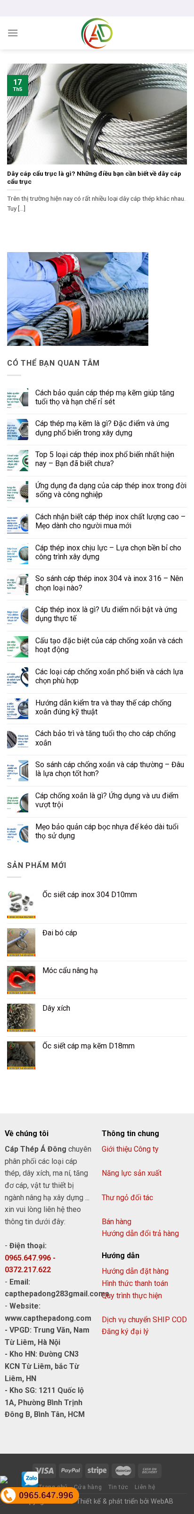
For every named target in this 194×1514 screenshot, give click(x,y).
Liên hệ (145, 1487)
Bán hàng (116, 1221)
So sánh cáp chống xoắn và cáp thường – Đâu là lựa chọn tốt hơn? (109, 769)
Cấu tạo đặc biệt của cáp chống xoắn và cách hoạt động (109, 645)
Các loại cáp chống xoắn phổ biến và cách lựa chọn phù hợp (109, 676)
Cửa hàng (88, 1487)
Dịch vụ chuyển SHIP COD (144, 1319)
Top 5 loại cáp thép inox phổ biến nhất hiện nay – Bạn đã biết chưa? (104, 459)
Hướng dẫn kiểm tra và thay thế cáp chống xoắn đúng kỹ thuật (103, 707)
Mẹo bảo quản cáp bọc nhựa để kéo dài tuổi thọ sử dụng (106, 831)
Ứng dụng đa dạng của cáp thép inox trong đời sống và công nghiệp (110, 490)
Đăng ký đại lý (125, 1331)
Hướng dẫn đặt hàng (135, 1271)
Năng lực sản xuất (132, 1173)
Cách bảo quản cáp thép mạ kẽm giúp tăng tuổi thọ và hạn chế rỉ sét (104, 397)
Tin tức (118, 1487)
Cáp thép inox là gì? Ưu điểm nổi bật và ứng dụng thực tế (106, 614)
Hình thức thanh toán (135, 1283)
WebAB (162, 1502)
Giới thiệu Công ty (130, 1149)
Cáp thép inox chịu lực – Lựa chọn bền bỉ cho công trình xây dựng (108, 552)
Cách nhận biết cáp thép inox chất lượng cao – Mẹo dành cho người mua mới (110, 521)
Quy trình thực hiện (132, 1295)
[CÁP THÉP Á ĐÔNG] (97, 32)
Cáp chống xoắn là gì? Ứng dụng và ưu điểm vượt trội (106, 800)
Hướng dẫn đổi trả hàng (140, 1233)
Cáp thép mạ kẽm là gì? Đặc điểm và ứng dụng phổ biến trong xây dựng (102, 428)
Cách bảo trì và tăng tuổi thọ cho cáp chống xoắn (105, 738)
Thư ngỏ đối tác (127, 1197)
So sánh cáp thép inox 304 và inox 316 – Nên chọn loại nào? (109, 583)
